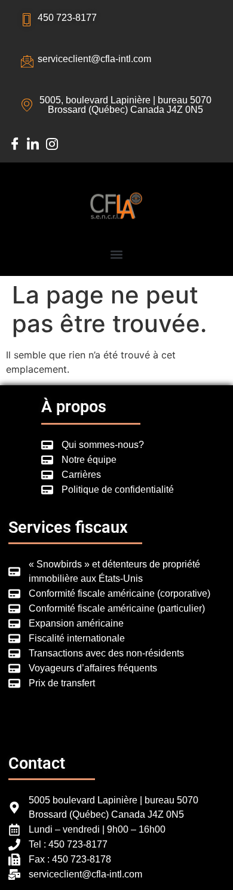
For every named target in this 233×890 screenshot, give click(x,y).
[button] (117, 254)
